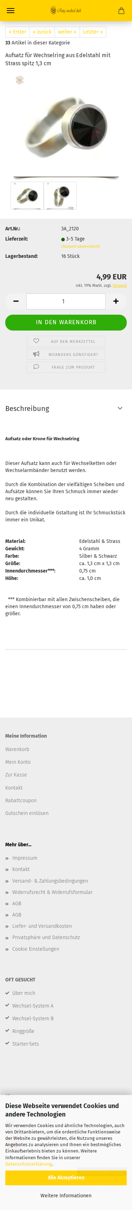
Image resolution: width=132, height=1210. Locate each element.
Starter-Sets (25, 1044)
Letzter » (93, 32)
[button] (15, 301)
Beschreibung (27, 408)
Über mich (23, 993)
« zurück (42, 32)
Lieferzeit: (16, 239)
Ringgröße (23, 1031)
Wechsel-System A (33, 1006)
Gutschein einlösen (27, 813)
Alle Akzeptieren (66, 1178)
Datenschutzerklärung (28, 1164)
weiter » (67, 32)
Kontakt (21, 869)
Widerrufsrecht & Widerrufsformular (52, 892)
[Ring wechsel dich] (66, 10)
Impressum (24, 858)
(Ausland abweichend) (80, 246)
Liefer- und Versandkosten (42, 926)
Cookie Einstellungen (35, 949)
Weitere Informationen (66, 1196)
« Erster (17, 32)
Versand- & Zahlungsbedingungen (50, 881)
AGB (16, 904)
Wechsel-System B (33, 1019)
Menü (10, 10)
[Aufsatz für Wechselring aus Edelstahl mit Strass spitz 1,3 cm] (66, 126)
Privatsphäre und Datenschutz (46, 937)
